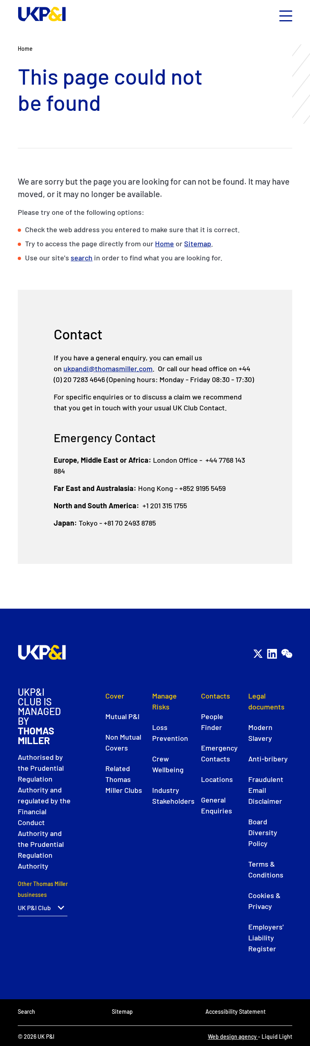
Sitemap (197, 243)
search (81, 257)
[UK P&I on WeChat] (286, 654)
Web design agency (233, 1036)
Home (164, 243)
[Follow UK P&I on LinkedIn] (271, 654)
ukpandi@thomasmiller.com (108, 368)
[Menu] (285, 16)
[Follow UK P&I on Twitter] (257, 654)
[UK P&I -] (42, 14)
